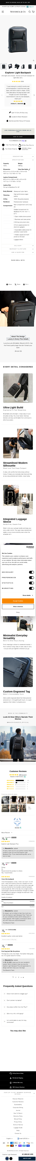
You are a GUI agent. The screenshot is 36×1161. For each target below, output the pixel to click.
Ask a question (18, 252)
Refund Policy (18, 1119)
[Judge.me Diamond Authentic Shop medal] (17, 821)
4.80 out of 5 (22, 775)
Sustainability (18, 1104)
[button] (16, 81)
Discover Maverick (18, 1099)
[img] (5, 841)
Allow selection (18, 606)
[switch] (31, 577)
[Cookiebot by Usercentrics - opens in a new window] (26, 547)
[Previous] (2, 743)
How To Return (18, 1113)
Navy (7, 1158)
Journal (18, 1110)
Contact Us (18, 1133)
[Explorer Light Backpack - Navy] (6, 1065)
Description (18, 156)
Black (11, 1158)
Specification (18, 159)
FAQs (17, 1130)
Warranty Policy (18, 1116)
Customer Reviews (18, 1101)
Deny (18, 612)
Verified (17, 827)
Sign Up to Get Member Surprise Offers (17, 1093)
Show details (27, 595)
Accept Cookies (18, 601)
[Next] (33, 743)
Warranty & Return (18, 248)
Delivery (18, 245)
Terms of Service (18, 1124)
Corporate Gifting (18, 1107)
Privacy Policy (18, 1122)
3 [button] (18, 977)
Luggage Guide (18, 1127)
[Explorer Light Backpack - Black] (8, 1065)
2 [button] (15, 977)
